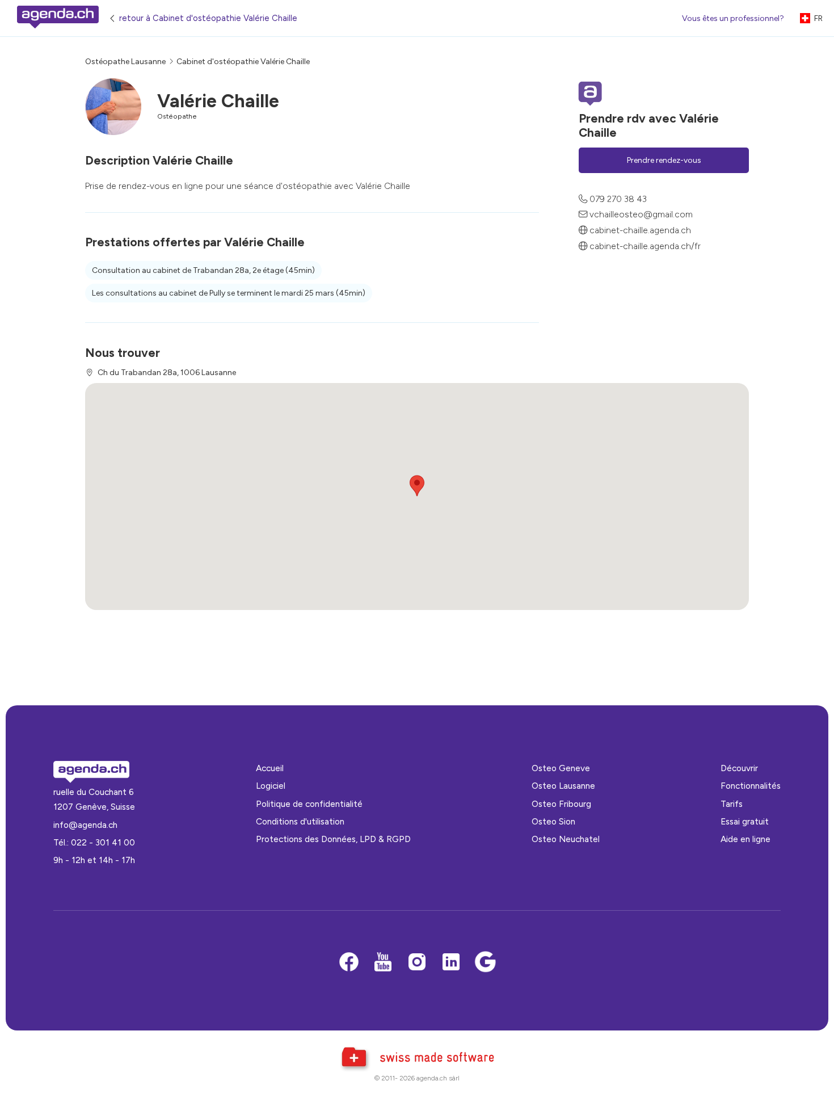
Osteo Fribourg (561, 803)
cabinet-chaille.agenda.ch (640, 230)
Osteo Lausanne (563, 785)
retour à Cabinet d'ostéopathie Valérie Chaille (208, 18)
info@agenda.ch (85, 824)
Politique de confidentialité (309, 803)
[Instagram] (417, 962)
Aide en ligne (745, 839)
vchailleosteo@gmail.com (641, 214)
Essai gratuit (745, 821)
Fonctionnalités (751, 785)
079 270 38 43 (618, 198)
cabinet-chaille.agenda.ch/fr (645, 246)
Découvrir (739, 768)
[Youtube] (383, 962)
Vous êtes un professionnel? (733, 18)
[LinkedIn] (451, 962)
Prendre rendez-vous (664, 160)
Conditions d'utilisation (300, 821)
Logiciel (270, 785)
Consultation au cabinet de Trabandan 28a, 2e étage (203, 270)
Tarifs (732, 803)
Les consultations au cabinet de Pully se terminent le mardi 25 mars (228, 293)
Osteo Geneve (561, 768)
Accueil (270, 768)
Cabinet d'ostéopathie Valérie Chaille (243, 61)
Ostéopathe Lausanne (125, 61)
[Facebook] (349, 962)
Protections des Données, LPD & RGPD (333, 839)
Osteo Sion (553, 821)
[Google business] (485, 962)
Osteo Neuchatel (566, 839)
